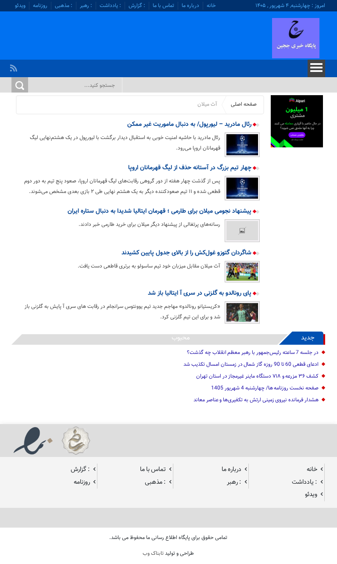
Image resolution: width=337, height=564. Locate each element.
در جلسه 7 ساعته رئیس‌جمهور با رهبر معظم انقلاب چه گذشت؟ (253, 353)
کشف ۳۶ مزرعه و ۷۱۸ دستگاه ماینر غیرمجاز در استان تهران (257, 376)
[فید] (14, 66)
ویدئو (20, 6)
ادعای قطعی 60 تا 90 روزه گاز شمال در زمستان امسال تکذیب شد (251, 364)
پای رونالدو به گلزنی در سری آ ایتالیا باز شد (200, 293)
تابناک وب (153, 553)
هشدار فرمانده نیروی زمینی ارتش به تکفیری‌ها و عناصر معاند (256, 400)
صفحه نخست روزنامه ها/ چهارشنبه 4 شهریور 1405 (265, 388)
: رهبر (86, 6)
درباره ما (190, 6)
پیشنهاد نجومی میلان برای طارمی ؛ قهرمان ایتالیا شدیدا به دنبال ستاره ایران (160, 211)
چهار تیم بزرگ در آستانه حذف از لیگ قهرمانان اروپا (190, 168)
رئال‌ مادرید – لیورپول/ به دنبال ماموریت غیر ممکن (190, 124)
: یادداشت (110, 6)
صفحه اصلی (244, 104)
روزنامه (40, 6)
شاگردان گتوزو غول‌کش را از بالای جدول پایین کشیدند (187, 253)
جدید (308, 338)
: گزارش (137, 6)
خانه (211, 6)
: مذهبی (63, 6)
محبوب (181, 338)
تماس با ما (163, 6)
